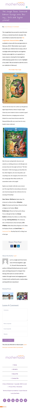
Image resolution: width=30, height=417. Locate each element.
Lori (5, 26)
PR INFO (15, 369)
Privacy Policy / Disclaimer (15, 386)
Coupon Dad (22, 390)
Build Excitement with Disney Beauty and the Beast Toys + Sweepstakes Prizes (22, 296)
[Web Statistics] (3, 407)
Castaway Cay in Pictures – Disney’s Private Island (8, 296)
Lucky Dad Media (15, 393)
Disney (9, 26)
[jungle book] (15, 88)
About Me (15, 374)
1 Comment (15, 26)
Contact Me (15, 378)
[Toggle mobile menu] (27, 7)
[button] (3, 296)
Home (15, 365)
